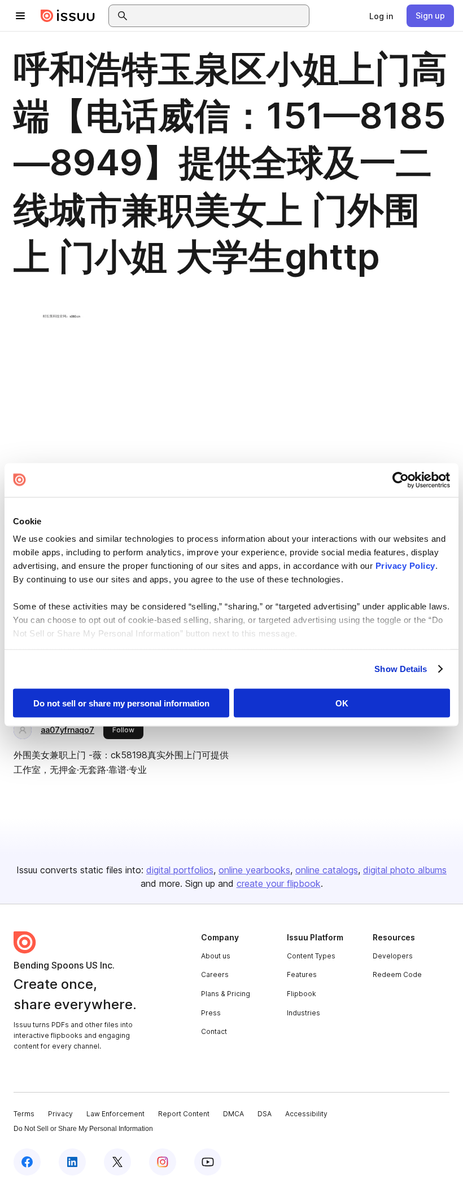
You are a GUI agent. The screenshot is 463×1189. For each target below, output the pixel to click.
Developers (393, 956)
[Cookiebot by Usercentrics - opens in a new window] (400, 479)
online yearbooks (254, 870)
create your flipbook (279, 883)
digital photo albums (405, 870)
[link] (381, 16)
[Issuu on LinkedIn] (72, 1161)
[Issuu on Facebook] (27, 1161)
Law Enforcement (115, 1114)
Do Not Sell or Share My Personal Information (83, 1129)
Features (302, 974)
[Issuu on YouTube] (207, 1161)
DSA (264, 1114)
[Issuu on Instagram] (162, 1161)
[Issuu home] (67, 16)
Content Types (311, 956)
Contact (214, 1031)
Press (211, 1013)
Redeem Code (397, 974)
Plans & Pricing (225, 993)
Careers (215, 974)
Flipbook (301, 993)
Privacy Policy (405, 566)
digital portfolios (179, 870)
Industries (303, 1013)
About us (215, 956)
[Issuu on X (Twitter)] (117, 1161)
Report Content (183, 1114)
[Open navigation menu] (20, 16)
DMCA (233, 1114)
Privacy (60, 1114)
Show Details (400, 669)
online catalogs (326, 870)
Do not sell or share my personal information (121, 703)
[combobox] (219, 15)
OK (341, 703)
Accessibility (306, 1114)
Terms (24, 1114)
